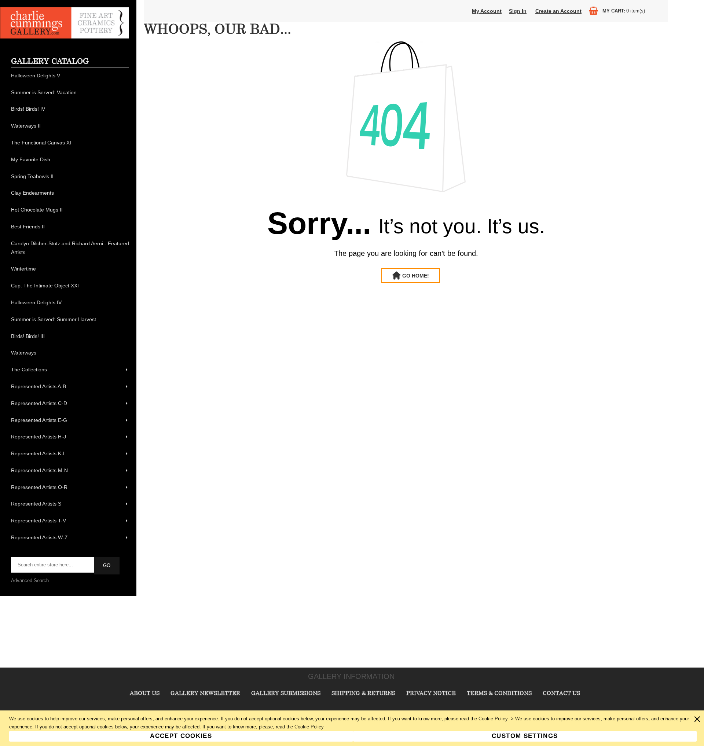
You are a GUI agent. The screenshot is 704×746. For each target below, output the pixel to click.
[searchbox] (53, 565)
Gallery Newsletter (205, 693)
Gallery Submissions (285, 693)
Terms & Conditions (499, 693)
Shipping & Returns (363, 693)
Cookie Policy (493, 718)
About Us (145, 693)
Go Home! (415, 276)
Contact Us (561, 693)
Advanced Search (30, 580)
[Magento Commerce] (64, 37)
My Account (487, 11)
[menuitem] (70, 75)
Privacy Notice (431, 693)
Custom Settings (525, 735)
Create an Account (558, 11)
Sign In (518, 11)
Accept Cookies (181, 735)
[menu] (70, 306)
